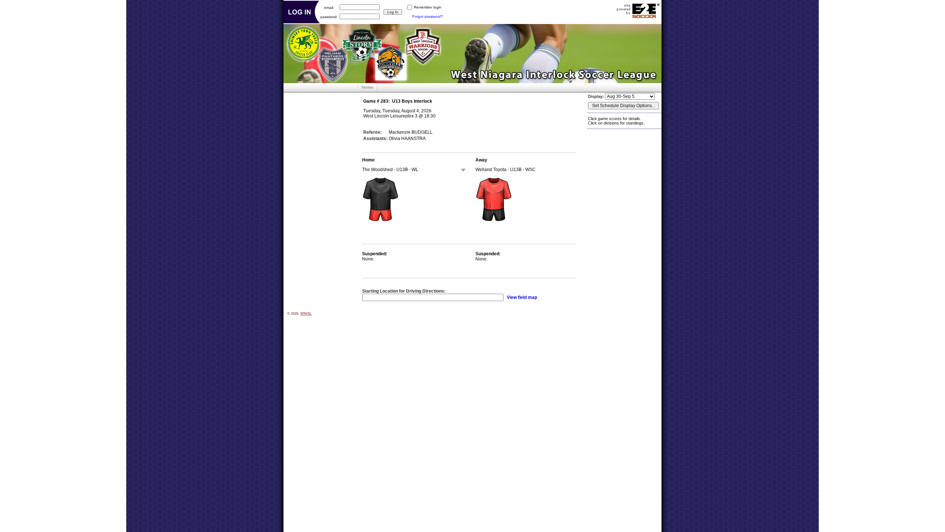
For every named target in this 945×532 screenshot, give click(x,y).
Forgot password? (427, 16)
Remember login (427, 7)
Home (367, 87)
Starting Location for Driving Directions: (404, 291)
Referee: (372, 132)
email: (329, 7)
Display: (596, 96)
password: (329, 16)
